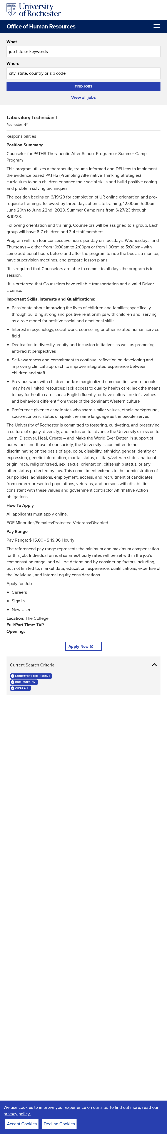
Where (13, 63)
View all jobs (83, 97)
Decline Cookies (59, 1124)
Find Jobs (83, 86)
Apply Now (78, 646)
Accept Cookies (22, 1124)
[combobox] (83, 47)
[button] (83, 664)
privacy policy (17, 1114)
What (12, 41)
